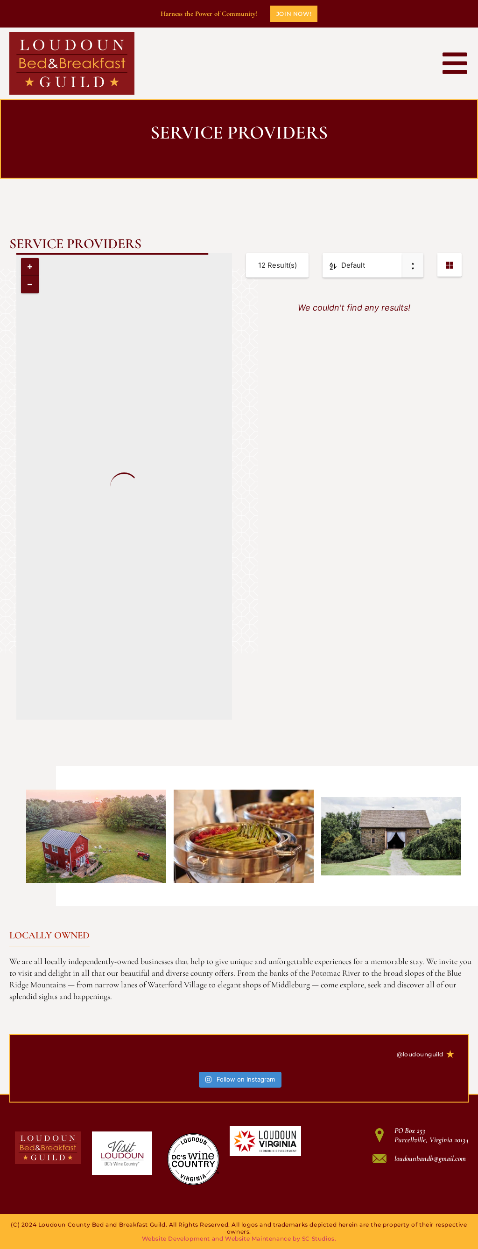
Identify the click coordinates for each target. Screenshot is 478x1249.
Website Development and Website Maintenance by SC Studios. (239, 1238)
